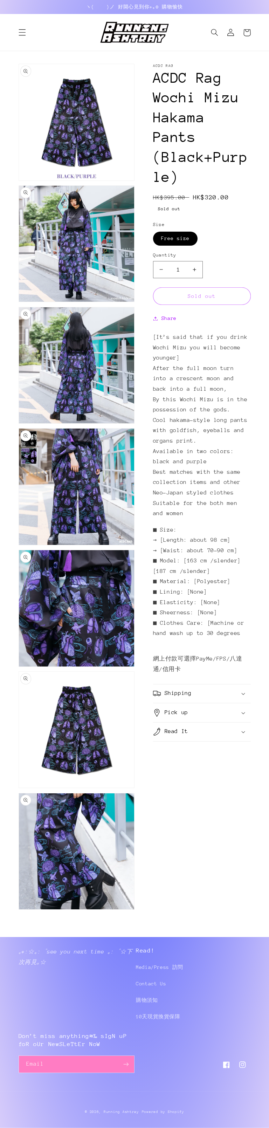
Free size (175, 238)
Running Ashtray (121, 1112)
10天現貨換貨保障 (158, 1016)
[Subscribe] (126, 1064)
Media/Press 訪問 (159, 967)
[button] (22, 33)
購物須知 (147, 1000)
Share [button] (169, 318)
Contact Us (151, 983)
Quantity (165, 255)
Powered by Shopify (163, 1112)
